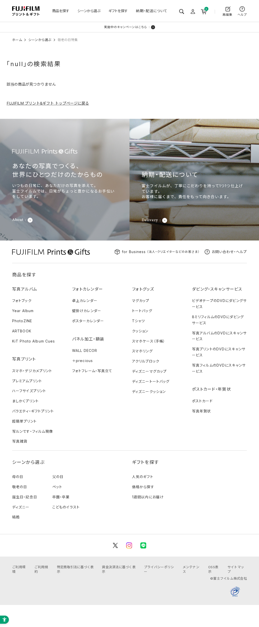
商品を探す (60, 11)
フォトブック (22, 300)
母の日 (17, 476)
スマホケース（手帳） (148, 341)
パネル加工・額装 (88, 338)
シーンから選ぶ (88, 11)
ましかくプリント (25, 401)
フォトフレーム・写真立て (92, 371)
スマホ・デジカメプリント (32, 371)
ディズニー (21, 507)
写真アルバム (24, 289)
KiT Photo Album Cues (33, 341)
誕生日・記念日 (24, 497)
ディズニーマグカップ (149, 371)
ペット (57, 487)
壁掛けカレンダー (86, 311)
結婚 (16, 517)
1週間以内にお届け (148, 497)
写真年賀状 (201, 411)
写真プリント (24, 359)
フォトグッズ (143, 289)
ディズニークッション (149, 391)
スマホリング (142, 351)
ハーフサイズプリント (29, 391)
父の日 (57, 476)
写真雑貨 (19, 441)
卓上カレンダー (84, 300)
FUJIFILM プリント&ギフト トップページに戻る (48, 103)
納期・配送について (151, 11)
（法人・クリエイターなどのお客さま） (161, 252)
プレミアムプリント (27, 381)
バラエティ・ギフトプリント (33, 411)
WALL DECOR (84, 350)
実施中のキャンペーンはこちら (125, 27)
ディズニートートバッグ (150, 381)
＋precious (82, 360)
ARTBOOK (21, 331)
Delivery (150, 220)
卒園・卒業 (61, 497)
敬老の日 (19, 487)
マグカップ (140, 300)
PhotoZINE (22, 321)
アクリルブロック (145, 361)
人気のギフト (142, 476)
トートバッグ (142, 311)
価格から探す (143, 487)
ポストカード (202, 401)
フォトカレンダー (87, 289)
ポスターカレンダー (88, 321)
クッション (140, 331)
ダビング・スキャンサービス (217, 289)
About (18, 220)
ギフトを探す (118, 11)
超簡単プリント (24, 421)
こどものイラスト (66, 507)
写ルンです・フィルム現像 (32, 431)
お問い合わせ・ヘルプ (229, 252)
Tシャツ (138, 321)
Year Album (23, 311)
